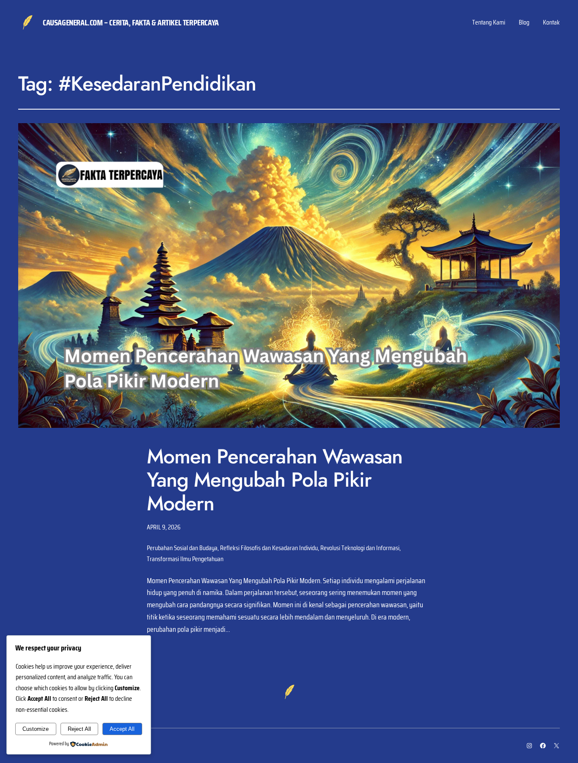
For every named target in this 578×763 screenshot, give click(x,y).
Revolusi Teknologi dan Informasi (359, 548)
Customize (35, 729)
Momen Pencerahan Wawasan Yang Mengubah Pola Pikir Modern (274, 480)
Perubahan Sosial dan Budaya (182, 548)
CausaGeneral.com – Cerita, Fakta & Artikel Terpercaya (131, 22)
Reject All (79, 729)
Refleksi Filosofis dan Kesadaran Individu (269, 548)
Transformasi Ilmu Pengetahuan (185, 559)
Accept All (122, 729)
